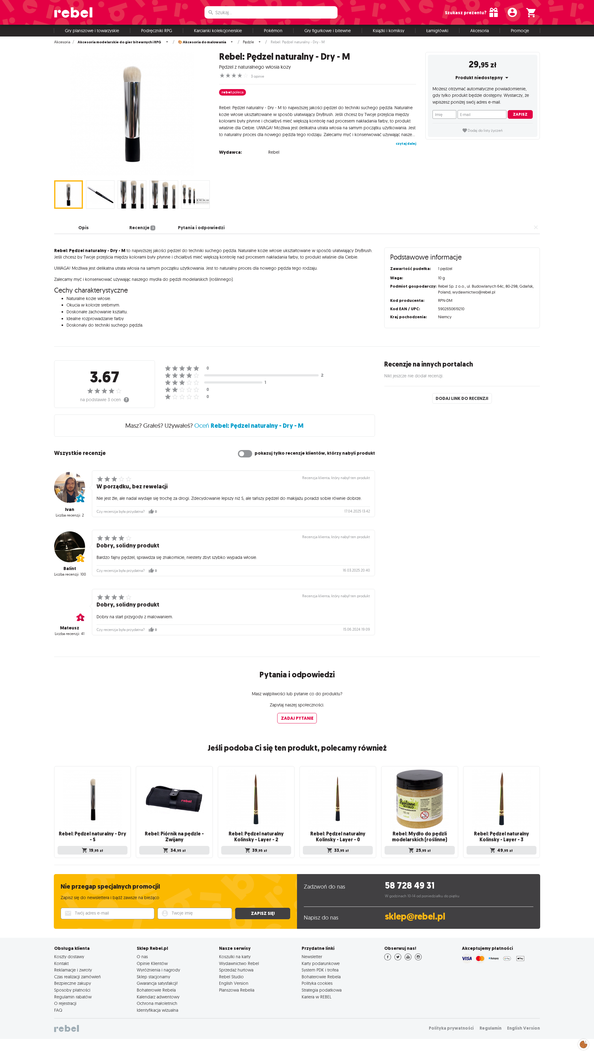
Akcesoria (479, 30)
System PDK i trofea (320, 970)
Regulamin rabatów (73, 997)
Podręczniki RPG (156, 30)
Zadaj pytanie (297, 718)
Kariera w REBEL (316, 997)
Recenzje (141, 228)
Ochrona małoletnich (157, 1003)
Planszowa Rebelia (236, 990)
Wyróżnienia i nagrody (158, 970)
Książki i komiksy (388, 30)
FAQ (58, 1010)
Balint (69, 568)
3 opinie (257, 76)
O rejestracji (65, 1003)
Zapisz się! (263, 913)
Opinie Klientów (152, 963)
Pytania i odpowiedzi (201, 228)
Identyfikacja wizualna (157, 1010)
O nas (142, 956)
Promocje (520, 30)
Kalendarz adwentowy (158, 997)
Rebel (273, 152)
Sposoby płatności (72, 990)
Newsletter (312, 956)
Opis (83, 228)
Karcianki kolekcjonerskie (218, 30)
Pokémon (273, 30)
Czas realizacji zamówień (77, 977)
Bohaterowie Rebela (156, 990)
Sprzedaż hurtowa (236, 970)
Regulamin (490, 1028)
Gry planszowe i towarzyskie (92, 30)
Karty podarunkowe (321, 963)
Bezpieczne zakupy (72, 983)
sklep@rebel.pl (415, 917)
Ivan (69, 509)
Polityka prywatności (451, 1028)
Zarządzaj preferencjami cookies (583, 1043)
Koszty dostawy (69, 956)
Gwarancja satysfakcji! (157, 983)
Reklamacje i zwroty (73, 970)
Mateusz (69, 628)
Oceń (248, 425)
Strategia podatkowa (322, 990)
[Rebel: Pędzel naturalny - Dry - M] (132, 114)
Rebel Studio (231, 977)
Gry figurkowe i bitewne (327, 30)
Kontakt (61, 963)
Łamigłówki (437, 30)
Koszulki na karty (235, 956)
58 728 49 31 (410, 886)
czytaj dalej (406, 143)
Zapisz (520, 114)
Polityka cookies (317, 983)
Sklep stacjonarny (153, 977)
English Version (233, 983)
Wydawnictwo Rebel (239, 963)
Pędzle (248, 42)
